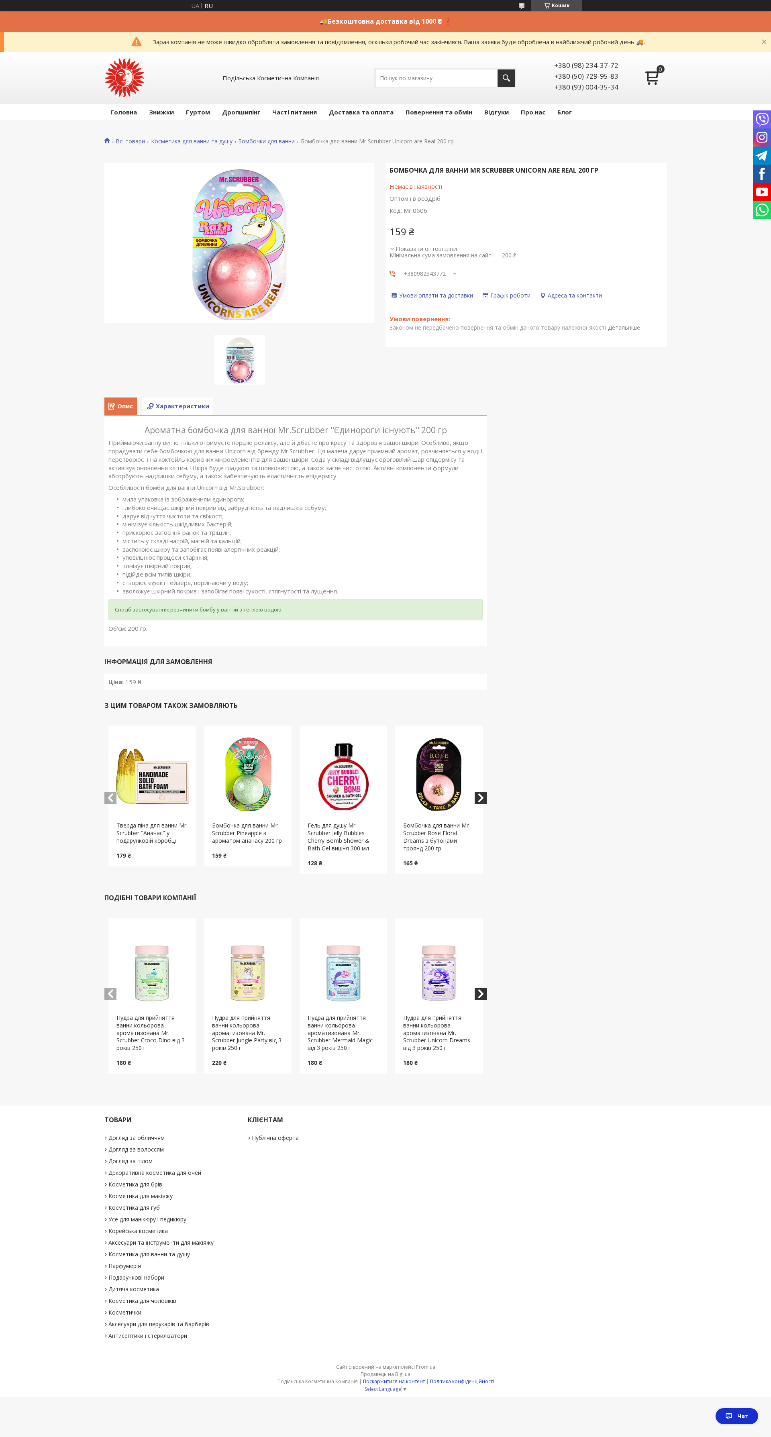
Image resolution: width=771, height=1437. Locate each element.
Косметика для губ (134, 1207)
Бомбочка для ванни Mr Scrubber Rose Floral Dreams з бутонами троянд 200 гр (436, 836)
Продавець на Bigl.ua (385, 1374)
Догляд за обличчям (136, 1137)
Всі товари (130, 141)
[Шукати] (506, 78)
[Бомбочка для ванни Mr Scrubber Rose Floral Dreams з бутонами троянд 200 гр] (439, 774)
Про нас (533, 112)
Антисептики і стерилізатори (147, 1335)
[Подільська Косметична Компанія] (124, 78)
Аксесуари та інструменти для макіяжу (161, 1242)
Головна (123, 112)
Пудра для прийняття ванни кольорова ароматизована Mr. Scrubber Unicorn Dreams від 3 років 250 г (436, 1033)
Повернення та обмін (439, 112)
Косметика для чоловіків (142, 1301)
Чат (743, 1416)
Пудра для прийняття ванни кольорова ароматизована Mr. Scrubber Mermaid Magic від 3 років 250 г (340, 1033)
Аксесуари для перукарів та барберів (158, 1324)
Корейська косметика (138, 1231)
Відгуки (496, 112)
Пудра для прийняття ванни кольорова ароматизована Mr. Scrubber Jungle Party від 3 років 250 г (246, 1033)
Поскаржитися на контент (394, 1381)
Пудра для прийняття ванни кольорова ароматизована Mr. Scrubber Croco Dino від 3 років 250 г (150, 1033)
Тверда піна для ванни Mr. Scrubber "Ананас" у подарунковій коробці (152, 832)
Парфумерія (124, 1266)
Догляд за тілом (130, 1161)
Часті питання (294, 112)
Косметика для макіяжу (140, 1196)
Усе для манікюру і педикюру (147, 1219)
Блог (564, 112)
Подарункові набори (136, 1277)
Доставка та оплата (361, 112)
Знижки (161, 112)
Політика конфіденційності (462, 1381)
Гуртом (198, 112)
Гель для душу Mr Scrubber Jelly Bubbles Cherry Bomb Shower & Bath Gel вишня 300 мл (338, 836)
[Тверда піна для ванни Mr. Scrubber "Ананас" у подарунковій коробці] (152, 774)
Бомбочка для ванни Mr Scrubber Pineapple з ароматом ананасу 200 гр (247, 832)
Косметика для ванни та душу (192, 141)
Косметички (124, 1312)
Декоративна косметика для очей (154, 1172)
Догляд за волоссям (136, 1149)
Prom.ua (425, 1367)
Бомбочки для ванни (266, 141)
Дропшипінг (241, 112)
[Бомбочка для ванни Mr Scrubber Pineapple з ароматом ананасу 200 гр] (248, 774)
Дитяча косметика (133, 1289)
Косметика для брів (135, 1184)
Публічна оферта (275, 1137)
